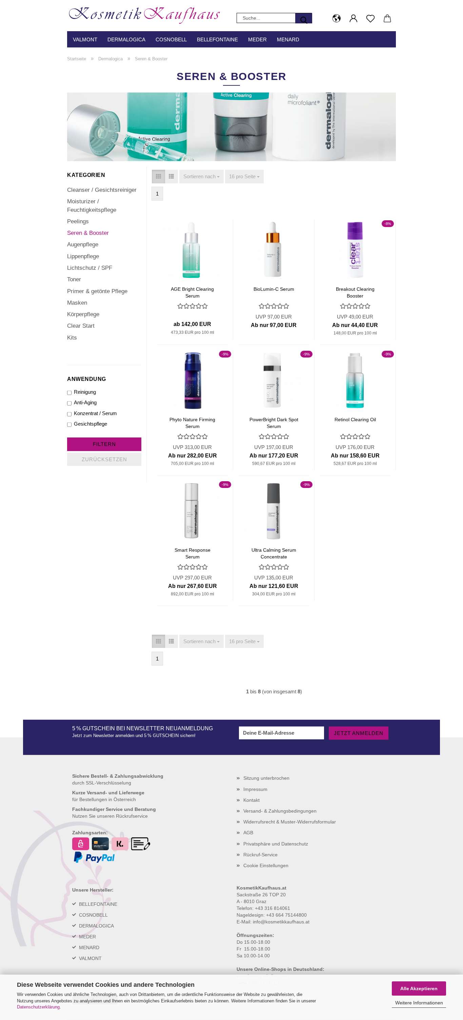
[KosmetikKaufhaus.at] (147, 13)
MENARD (89, 947)
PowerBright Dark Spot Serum (273, 422)
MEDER (87, 936)
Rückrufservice (132, 816)
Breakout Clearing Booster (355, 292)
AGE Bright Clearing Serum (192, 292)
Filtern (104, 444)
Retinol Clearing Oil (355, 419)
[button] (336, 18)
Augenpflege (82, 244)
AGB (248, 832)
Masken (77, 303)
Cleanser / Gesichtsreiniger (102, 190)
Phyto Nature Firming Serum (192, 422)
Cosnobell (171, 39)
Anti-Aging (85, 402)
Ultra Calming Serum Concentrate (273, 552)
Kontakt (251, 800)
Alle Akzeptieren (419, 988)
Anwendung (86, 379)
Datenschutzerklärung (38, 1006)
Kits (72, 337)
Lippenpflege (83, 256)
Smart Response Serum (192, 552)
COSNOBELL (93, 915)
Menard (288, 39)
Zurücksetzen (104, 459)
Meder (257, 39)
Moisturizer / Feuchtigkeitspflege (91, 205)
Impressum (255, 789)
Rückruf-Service (260, 854)
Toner (74, 279)
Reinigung (85, 392)
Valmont (85, 39)
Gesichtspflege (90, 424)
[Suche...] (303, 18)
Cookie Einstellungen (265, 865)
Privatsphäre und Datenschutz (275, 843)
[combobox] (201, 176)
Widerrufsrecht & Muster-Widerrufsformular (289, 821)
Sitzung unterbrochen (266, 778)
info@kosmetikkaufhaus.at (281, 921)
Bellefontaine (217, 39)
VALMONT (90, 958)
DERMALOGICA (96, 926)
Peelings (78, 221)
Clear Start (81, 326)
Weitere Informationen (419, 1002)
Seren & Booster (88, 233)
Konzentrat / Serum (95, 413)
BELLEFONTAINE (98, 904)
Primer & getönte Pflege (97, 291)
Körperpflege (83, 314)
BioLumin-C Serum (274, 289)
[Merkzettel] (370, 18)
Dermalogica (126, 39)
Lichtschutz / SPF (89, 268)
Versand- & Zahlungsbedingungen (280, 811)
